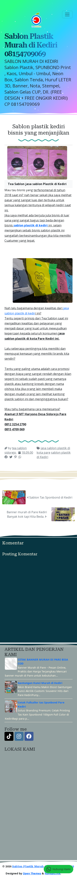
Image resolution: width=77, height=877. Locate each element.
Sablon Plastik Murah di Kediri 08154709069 (30, 45)
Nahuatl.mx (52, 873)
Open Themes (32, 873)
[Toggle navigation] (67, 14)
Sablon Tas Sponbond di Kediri (50, 497)
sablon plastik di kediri (30, 225)
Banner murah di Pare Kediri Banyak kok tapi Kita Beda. (27, 514)
